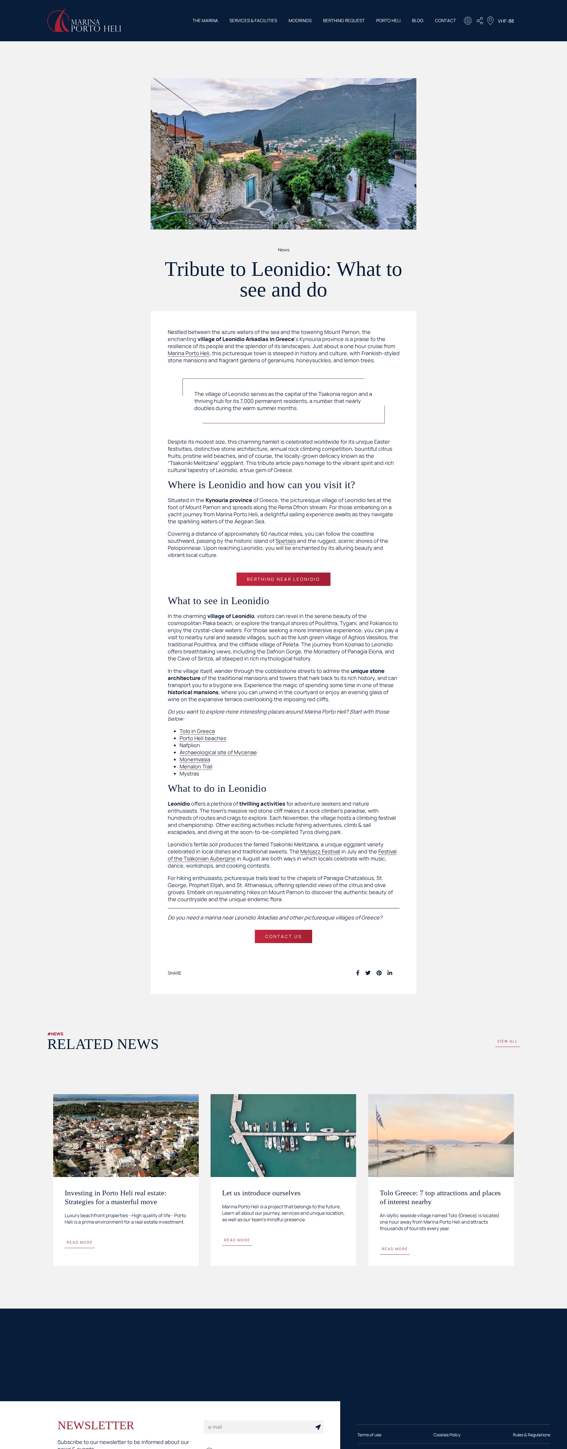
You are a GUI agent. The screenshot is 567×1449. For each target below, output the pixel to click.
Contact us (283, 936)
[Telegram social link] (398, 972)
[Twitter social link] (368, 973)
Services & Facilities (253, 20)
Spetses (286, 540)
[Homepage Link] (84, 29)
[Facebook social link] (358, 973)
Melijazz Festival (320, 851)
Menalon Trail (196, 766)
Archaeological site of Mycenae (218, 752)
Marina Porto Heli (188, 353)
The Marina (205, 20)
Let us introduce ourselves (261, 1193)
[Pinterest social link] (379, 973)
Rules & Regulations (531, 1441)
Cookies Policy (447, 1441)
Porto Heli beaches (203, 738)
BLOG (417, 20)
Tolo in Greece (197, 731)
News (283, 250)
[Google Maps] (490, 21)
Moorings (300, 20)
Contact (445, 20)
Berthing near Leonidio (283, 579)
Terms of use (369, 1441)
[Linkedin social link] (390, 973)
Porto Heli (388, 20)
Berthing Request (344, 20)
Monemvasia (195, 759)
